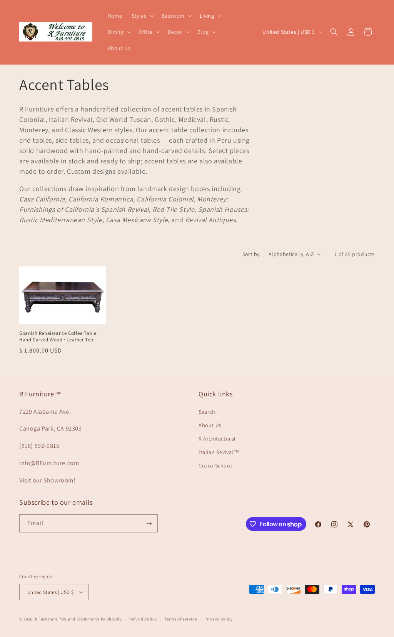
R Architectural (217, 438)
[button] (142, 16)
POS (62, 619)
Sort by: (251, 254)
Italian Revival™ (219, 452)
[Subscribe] (148, 523)
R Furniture (46, 619)
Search (207, 411)
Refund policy (143, 619)
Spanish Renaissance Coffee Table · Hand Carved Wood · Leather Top (59, 336)
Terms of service (180, 619)
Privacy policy (218, 619)
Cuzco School (215, 465)
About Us (210, 425)
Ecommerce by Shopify (99, 619)
